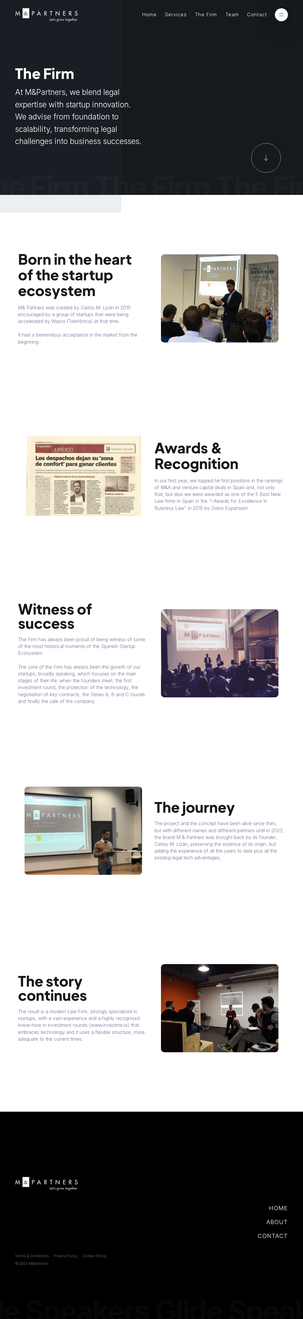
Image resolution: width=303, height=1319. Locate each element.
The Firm (206, 14)
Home (149, 14)
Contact (257, 14)
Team (232, 14)
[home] (46, 15)
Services (176, 14)
